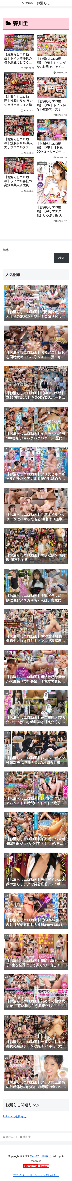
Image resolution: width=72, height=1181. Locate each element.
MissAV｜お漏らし (41, 1156)
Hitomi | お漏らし (14, 1116)
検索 (6, 250)
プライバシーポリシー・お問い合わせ (36, 1175)
